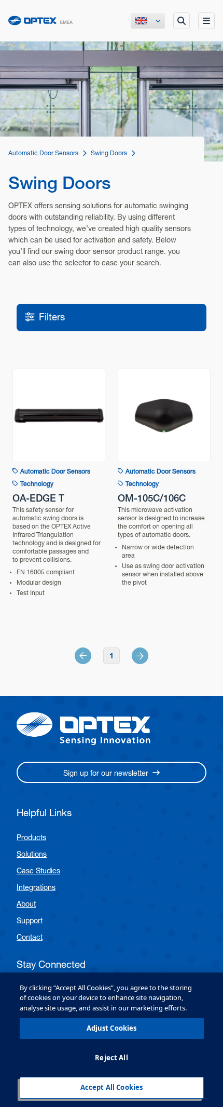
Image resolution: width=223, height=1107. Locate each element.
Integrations (36, 887)
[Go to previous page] (94, 655)
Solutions (32, 854)
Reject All (111, 1057)
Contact (30, 937)
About (26, 904)
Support (30, 920)
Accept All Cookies (111, 1087)
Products (31, 837)
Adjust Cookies (112, 1028)
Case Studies (38, 870)
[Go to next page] (128, 655)
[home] (40, 20)
